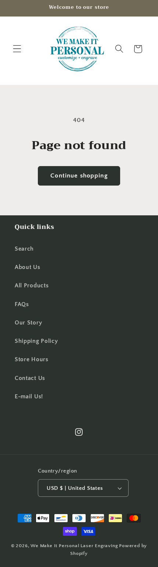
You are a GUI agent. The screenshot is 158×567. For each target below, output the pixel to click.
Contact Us (30, 378)
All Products (32, 285)
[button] (17, 49)
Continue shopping (79, 175)
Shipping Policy (36, 341)
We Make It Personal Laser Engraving (74, 545)
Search (24, 248)
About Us (27, 267)
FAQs (22, 304)
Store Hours (32, 359)
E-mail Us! (29, 396)
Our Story (28, 322)
